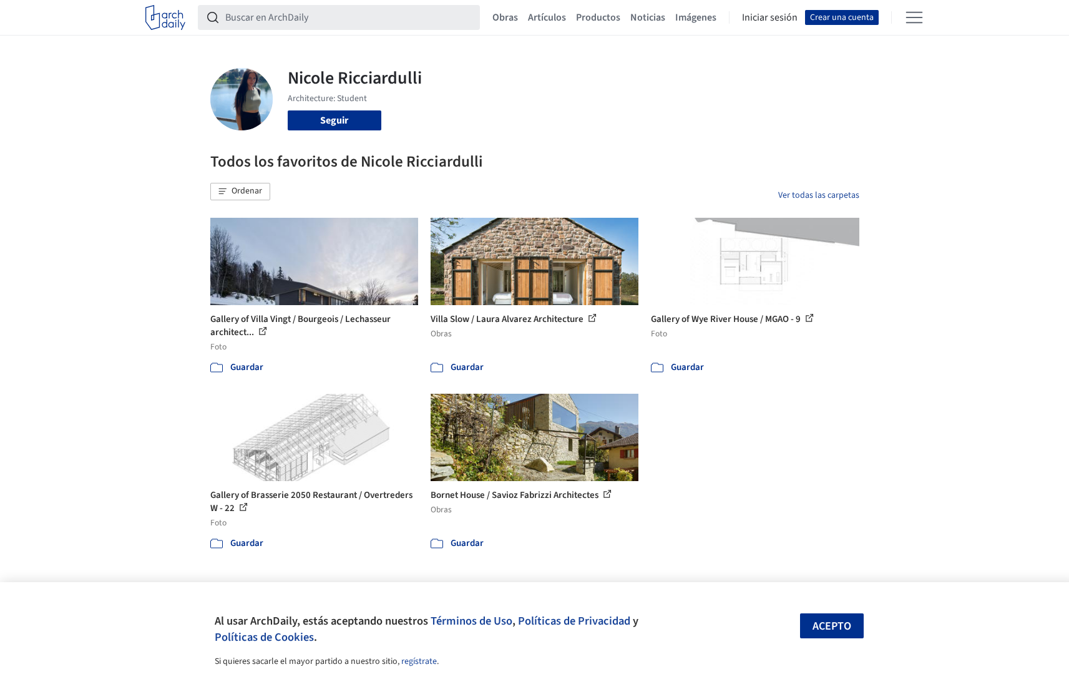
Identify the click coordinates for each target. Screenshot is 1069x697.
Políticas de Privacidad (574, 621)
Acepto (832, 626)
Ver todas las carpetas (818, 195)
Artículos (547, 17)
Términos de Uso (471, 621)
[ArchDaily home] (165, 17)
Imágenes (695, 17)
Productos (598, 17)
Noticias (647, 17)
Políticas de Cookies (264, 637)
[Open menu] (914, 17)
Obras (505, 17)
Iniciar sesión (770, 17)
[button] (240, 191)
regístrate (419, 661)
